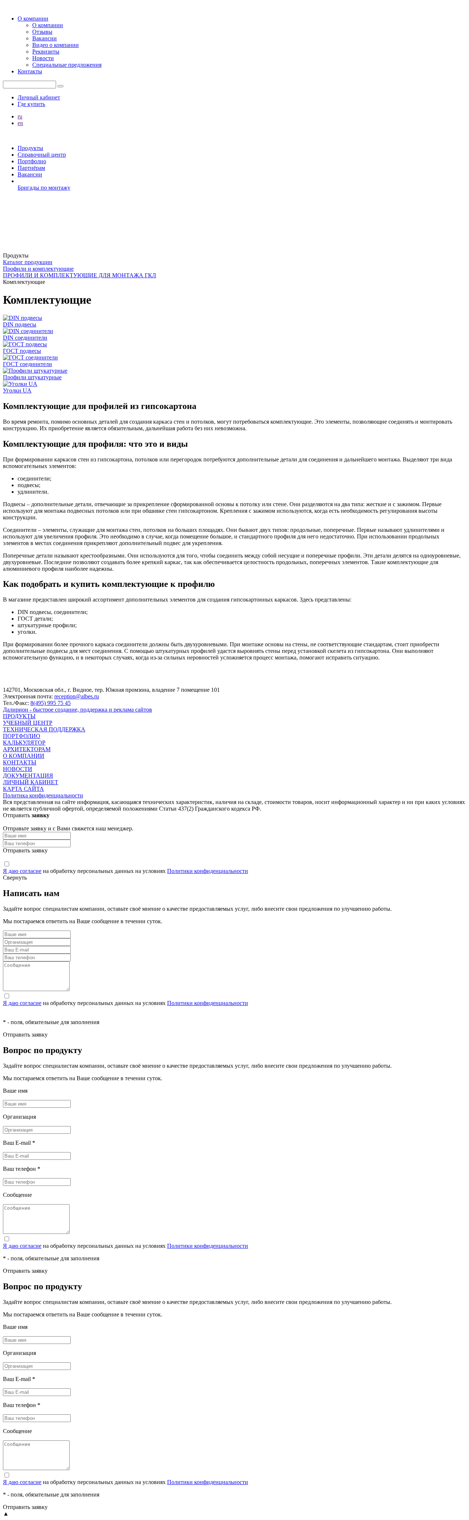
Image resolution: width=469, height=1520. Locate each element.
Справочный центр (42, 154)
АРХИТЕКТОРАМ (27, 749)
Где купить (31, 104)
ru (20, 116)
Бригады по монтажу (44, 187)
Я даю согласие (22, 871)
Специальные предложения (66, 65)
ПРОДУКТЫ (19, 716)
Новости (43, 58)
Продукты (30, 148)
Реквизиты (45, 51)
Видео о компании (55, 45)
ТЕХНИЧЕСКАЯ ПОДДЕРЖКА (44, 729)
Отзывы (42, 32)
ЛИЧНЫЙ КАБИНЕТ (30, 782)
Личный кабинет (39, 97)
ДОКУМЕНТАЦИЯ (28, 775)
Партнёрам (31, 168)
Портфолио (32, 161)
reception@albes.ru (76, 696)
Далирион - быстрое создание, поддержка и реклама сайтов (77, 709)
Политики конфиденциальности (207, 871)
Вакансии (44, 38)
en (20, 123)
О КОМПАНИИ (23, 756)
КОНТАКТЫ (19, 762)
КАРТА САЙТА (23, 789)
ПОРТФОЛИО (21, 736)
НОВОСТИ (17, 769)
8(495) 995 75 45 (50, 703)
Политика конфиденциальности (43, 795)
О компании (33, 18)
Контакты (30, 71)
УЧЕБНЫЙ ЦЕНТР (27, 723)
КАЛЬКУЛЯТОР (24, 742)
